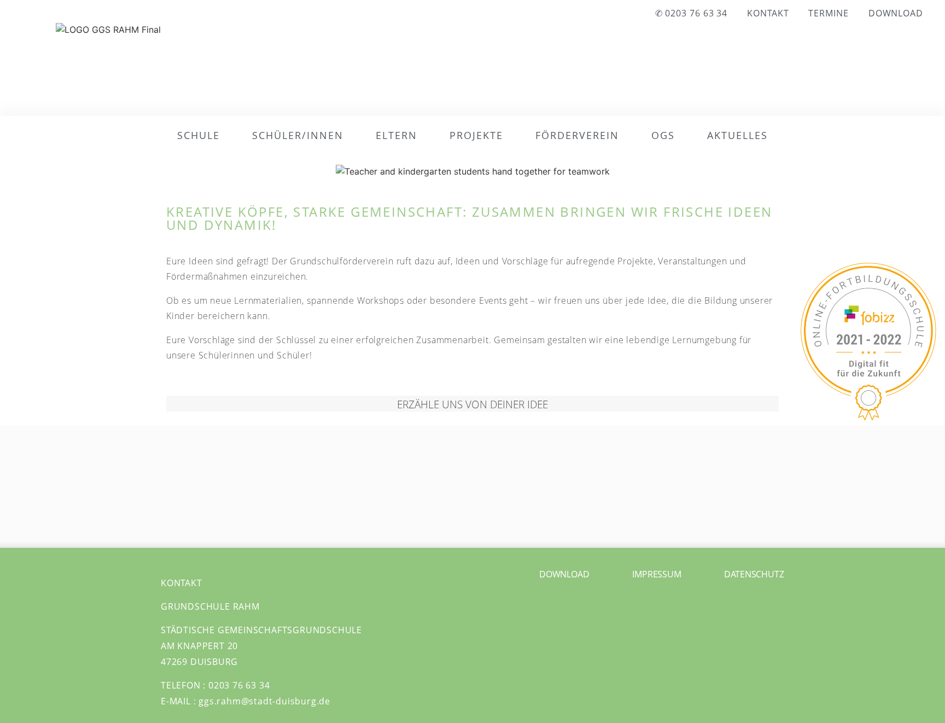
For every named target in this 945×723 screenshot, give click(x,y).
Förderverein (577, 135)
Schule (198, 135)
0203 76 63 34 (239, 685)
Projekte (476, 135)
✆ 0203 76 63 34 (691, 13)
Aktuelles (737, 135)
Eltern (396, 135)
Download (895, 13)
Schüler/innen (297, 135)
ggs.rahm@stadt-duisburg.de (264, 701)
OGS (663, 135)
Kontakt (768, 13)
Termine (828, 13)
